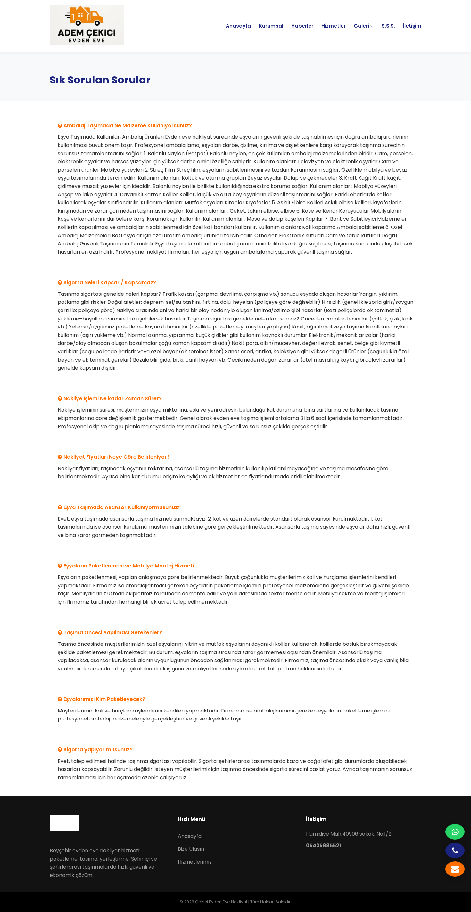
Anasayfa (238, 25)
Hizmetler (333, 25)
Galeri (362, 25)
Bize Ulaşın (191, 849)
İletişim (412, 25)
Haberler (302, 25)
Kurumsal (271, 25)
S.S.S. (388, 25)
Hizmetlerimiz (195, 861)
